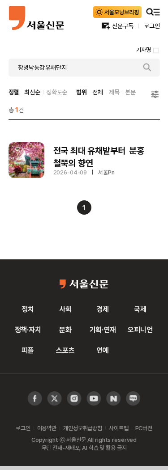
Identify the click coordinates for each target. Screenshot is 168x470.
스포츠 (65, 350)
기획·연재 (103, 330)
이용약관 (46, 428)
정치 (28, 309)
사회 (65, 309)
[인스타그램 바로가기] (93, 398)
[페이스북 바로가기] (34, 398)
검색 (147, 67)
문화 (65, 330)
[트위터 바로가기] (54, 398)
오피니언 (140, 330)
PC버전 (143, 428)
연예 (102, 350)
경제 (102, 309)
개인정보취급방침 (82, 428)
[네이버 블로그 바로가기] (133, 398)
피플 (28, 350)
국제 (140, 309)
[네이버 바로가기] (113, 398)
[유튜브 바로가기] (74, 398)
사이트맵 (118, 428)
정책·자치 (28, 330)
